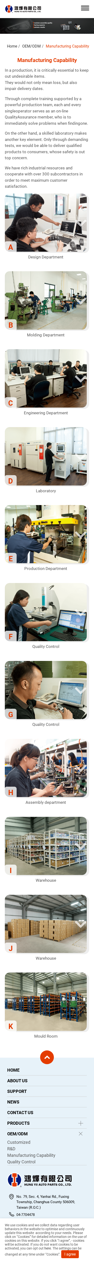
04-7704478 (25, 1215)
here (47, 1248)
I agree (70, 1254)
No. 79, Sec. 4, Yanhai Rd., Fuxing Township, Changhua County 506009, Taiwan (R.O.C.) (45, 1202)
